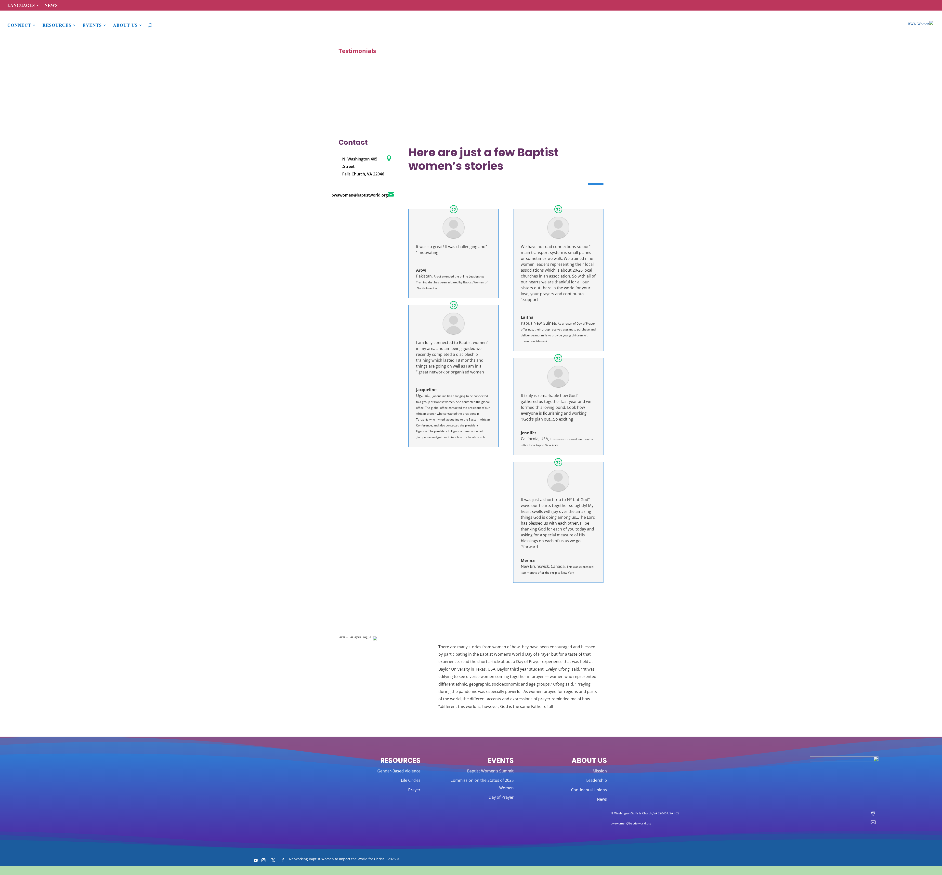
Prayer (414, 790)
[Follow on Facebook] (283, 860)
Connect (19, 25)
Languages (21, 5)
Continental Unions (589, 790)
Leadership (596, 780)
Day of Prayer (501, 797)
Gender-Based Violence (398, 771)
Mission (600, 771)
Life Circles (410, 780)
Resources (56, 25)
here (527, 870)
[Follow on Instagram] (263, 860)
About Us (125, 25)
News (51, 5)
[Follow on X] (273, 860)
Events (92, 25)
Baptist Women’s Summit (490, 771)
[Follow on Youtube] (256, 860)
